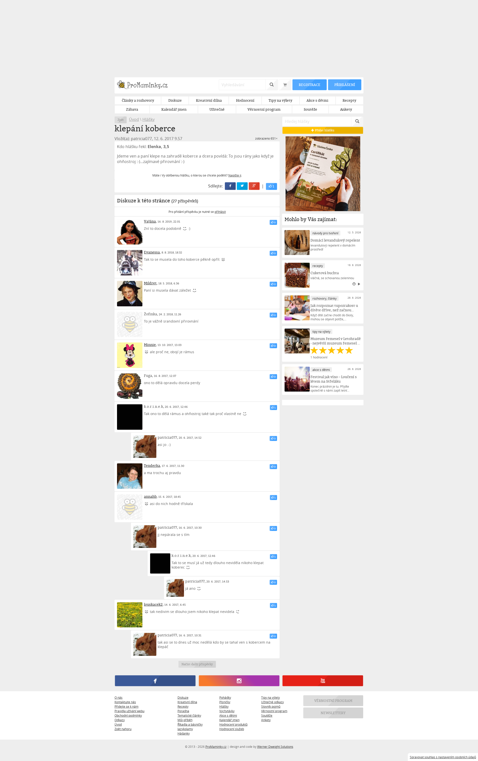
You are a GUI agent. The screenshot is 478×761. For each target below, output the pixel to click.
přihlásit (220, 212)
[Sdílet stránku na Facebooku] (230, 186)
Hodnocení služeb (231, 729)
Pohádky (225, 697)
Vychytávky (227, 711)
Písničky (224, 702)
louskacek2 (153, 604)
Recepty (183, 706)
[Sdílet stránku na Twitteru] (242, 186)
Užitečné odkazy (272, 702)
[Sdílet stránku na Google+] (254, 186)
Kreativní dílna (187, 702)
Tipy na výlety (270, 697)
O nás (118, 697)
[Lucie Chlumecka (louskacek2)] (129, 615)
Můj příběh (185, 720)
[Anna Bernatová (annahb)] (129, 507)
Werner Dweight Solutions (275, 747)
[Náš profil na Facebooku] (155, 680)
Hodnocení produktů (233, 724)
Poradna (183, 711)
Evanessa (152, 252)
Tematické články (189, 715)
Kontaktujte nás (125, 702)
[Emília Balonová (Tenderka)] (129, 476)
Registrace (309, 84)
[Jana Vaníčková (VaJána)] (129, 232)
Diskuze (183, 697)
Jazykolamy (185, 729)
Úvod (134, 119)
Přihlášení (344, 84)
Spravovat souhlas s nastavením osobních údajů (443, 757)
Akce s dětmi (228, 715)
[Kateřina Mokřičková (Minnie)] (129, 355)
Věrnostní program (274, 711)
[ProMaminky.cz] (145, 85)
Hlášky (148, 119)
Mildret (150, 283)
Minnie (150, 344)
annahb (150, 496)
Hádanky (184, 733)
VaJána (150, 221)
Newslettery (333, 712)
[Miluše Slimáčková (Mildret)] (129, 293)
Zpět (121, 120)
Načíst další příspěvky (197, 664)
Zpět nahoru (123, 729)
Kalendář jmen (229, 720)
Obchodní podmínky (128, 715)
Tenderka (152, 465)
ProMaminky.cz (216, 747)
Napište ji (234, 175)
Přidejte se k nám (126, 706)
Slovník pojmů (270, 706)
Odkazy (120, 720)
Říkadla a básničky (190, 724)
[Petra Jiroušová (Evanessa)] (129, 262)
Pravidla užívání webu (129, 711)
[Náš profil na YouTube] (323, 680)
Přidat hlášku (324, 130)
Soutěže (266, 715)
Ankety (266, 720)
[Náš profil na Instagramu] (239, 680)
